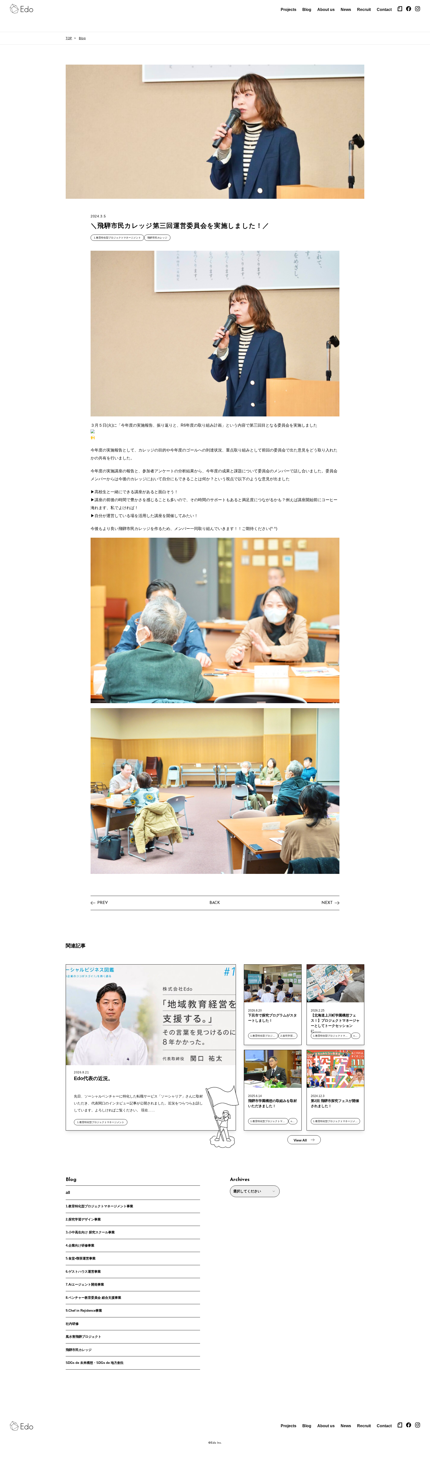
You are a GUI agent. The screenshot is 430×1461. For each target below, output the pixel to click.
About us (326, 9)
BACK (215, 903)
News (346, 9)
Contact (384, 9)
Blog (306, 9)
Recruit (364, 9)
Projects (288, 9)
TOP (69, 38)
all (68, 1192)
